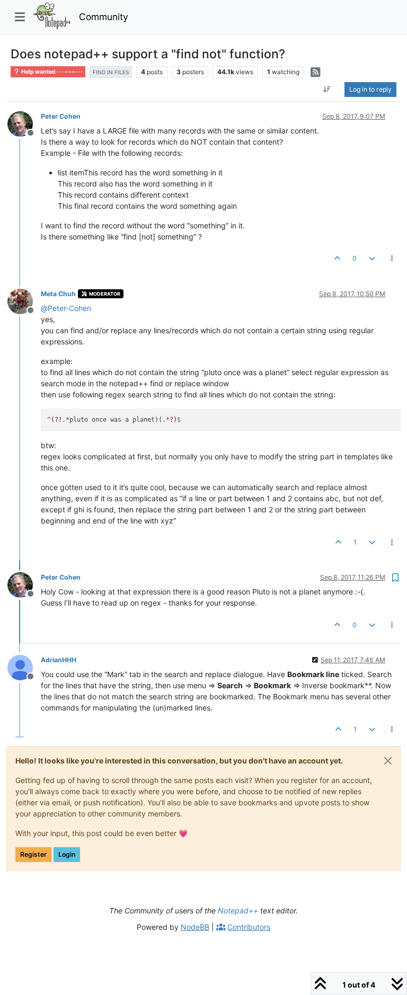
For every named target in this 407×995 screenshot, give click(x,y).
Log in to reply (370, 89)
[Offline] (24, 123)
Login (66, 854)
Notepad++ (238, 910)
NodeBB (195, 926)
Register (33, 854)
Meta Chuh (58, 294)
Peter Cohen (61, 116)
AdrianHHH (58, 660)
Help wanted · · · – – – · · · (51, 71)
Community (103, 16)
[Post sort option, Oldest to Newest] (327, 89)
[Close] (388, 761)
